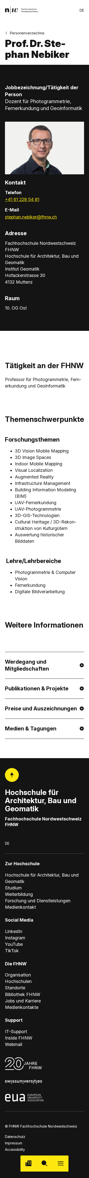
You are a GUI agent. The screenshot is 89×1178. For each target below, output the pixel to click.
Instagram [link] (15, 937)
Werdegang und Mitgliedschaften (27, 665)
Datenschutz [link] (15, 1136)
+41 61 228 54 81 (22, 199)
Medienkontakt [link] (20, 907)
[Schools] (29, 1163)
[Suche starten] (45, 1163)
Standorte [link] (15, 987)
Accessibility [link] (15, 1149)
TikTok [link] (12, 950)
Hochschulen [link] (18, 981)
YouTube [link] (14, 944)
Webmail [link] (13, 1044)
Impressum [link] (13, 1143)
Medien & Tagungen (30, 728)
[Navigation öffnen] (60, 1163)
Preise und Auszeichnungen (41, 708)
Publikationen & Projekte (36, 688)
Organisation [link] (18, 974)
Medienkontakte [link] (21, 1007)
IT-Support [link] (16, 1031)
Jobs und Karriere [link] (23, 1000)
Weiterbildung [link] (19, 894)
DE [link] (82, 10)
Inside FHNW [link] (18, 1038)
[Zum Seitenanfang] (12, 775)
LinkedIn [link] (13, 931)
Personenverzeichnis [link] (27, 33)
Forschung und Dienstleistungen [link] (37, 900)
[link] (21, 10)
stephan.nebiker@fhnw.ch (31, 217)
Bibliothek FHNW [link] (22, 994)
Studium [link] (13, 887)
